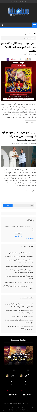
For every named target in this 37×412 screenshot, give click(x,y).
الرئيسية (33, 38)
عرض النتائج (18, 236)
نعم (32, 229)
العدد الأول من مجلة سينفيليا (19, 316)
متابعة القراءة (30, 123)
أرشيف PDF (15, 410)
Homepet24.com (21, 408)
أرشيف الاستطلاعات (30, 238)
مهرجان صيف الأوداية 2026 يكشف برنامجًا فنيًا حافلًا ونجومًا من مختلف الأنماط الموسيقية (19, 271)
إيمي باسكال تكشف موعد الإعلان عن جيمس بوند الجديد (19, 282)
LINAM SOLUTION (14, 403)
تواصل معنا (9, 410)
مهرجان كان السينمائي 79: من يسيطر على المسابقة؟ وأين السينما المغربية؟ (18, 357)
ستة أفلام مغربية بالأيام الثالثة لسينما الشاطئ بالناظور (19, 266)
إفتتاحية (26, 410)
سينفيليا (33, 54)
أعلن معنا (3, 410)
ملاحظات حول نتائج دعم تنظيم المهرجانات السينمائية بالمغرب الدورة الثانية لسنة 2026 (19, 261)
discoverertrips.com (31, 408)
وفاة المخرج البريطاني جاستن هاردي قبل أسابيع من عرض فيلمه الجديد (19, 277)
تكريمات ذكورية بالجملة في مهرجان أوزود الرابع (21, 253)
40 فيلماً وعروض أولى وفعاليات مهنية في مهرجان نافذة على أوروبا (18, 287)
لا (32, 231)
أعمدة (21, 410)
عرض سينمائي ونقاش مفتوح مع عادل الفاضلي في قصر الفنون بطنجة (18, 47)
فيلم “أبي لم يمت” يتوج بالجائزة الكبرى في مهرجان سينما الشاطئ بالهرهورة (19, 136)
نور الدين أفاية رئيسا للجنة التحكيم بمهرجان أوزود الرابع (19, 256)
